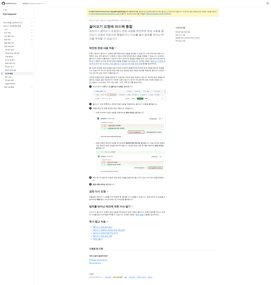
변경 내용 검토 (125, 20)
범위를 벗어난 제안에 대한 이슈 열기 (110, 206)
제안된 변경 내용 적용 (101, 48)
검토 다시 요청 (97, 191)
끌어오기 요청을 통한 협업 (109, 20)
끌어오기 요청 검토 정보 (102, 227)
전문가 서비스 (141, 277)
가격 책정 (132, 277)
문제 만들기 (140, 215)
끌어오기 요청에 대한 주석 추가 (105, 233)
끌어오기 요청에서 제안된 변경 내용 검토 (109, 230)
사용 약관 (108, 277)
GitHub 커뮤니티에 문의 (99, 260)
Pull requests (9, 14)
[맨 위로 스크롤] (266, 280)
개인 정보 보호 (117, 277)
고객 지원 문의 (96, 263)
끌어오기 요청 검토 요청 (102, 236)
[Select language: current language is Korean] (267, 3)
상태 (125, 277)
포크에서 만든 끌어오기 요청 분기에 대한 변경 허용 (122, 64)
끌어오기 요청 (94, 20)
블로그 (150, 277)
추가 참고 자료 (97, 221)
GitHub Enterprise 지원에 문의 (156, 14)
